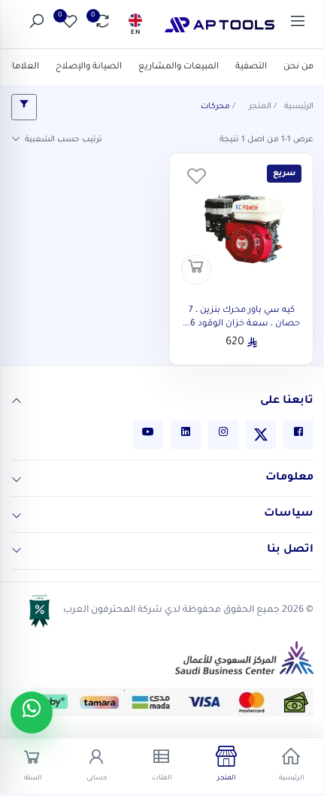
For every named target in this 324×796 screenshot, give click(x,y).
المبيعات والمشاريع (178, 67)
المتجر (260, 106)
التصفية (251, 67)
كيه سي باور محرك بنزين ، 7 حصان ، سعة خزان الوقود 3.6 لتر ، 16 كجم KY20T (241, 324)
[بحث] (36, 25)
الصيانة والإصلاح (89, 67)
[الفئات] (297, 25)
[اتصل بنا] (16, 551)
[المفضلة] (196, 179)
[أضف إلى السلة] (196, 270)
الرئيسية (298, 106)
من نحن (298, 67)
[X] (261, 434)
